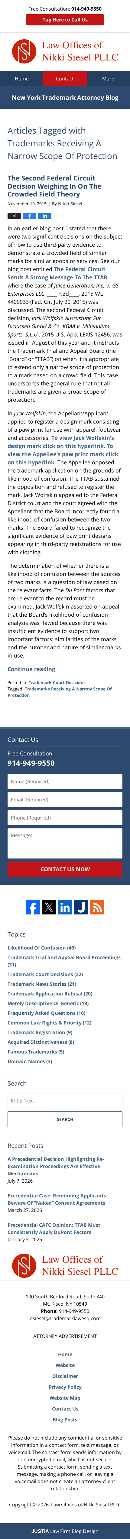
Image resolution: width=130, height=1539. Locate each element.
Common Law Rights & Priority (49, 1022)
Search (65, 1119)
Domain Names (30, 1061)
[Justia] (81, 907)
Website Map (65, 1398)
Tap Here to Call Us (65, 19)
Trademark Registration (40, 1032)
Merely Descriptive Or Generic (48, 1003)
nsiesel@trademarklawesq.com (65, 1318)
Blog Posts (65, 1419)
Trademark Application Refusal (50, 993)
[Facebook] (33, 907)
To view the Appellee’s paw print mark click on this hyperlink (63, 454)
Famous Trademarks (36, 1051)
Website (65, 1365)
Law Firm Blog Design (65, 1531)
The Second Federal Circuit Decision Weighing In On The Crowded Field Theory (54, 185)
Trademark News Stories (42, 984)
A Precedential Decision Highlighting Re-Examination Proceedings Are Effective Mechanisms (56, 1166)
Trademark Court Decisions (57, 682)
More (108, 78)
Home (22, 78)
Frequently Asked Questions (46, 1013)
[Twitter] (49, 907)
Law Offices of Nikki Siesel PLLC (86, 1504)
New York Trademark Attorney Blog (65, 51)
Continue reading (31, 669)
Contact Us (65, 1408)
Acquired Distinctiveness (41, 1042)
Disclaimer (65, 1376)
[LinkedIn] (65, 907)
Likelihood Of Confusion (42, 947)
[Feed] (97, 907)
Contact (65, 78)
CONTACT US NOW (65, 869)
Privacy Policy (65, 1387)
